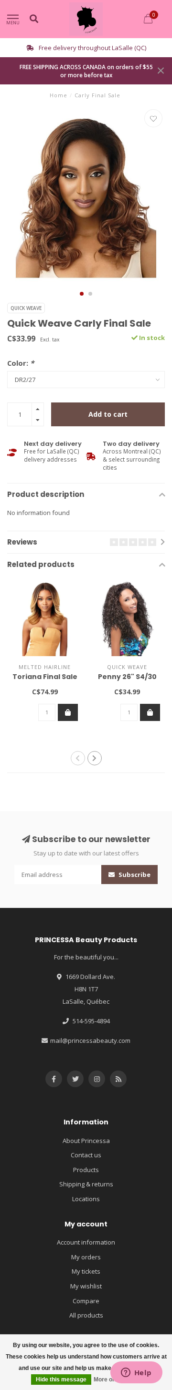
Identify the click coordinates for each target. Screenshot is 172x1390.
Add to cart (108, 414)
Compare (86, 1301)
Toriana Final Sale (44, 676)
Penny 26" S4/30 (127, 676)
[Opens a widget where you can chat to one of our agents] (136, 1373)
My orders (86, 1257)
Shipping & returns (86, 1184)
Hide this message (61, 1379)
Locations (86, 1198)
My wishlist (86, 1286)
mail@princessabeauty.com (90, 1040)
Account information (86, 1242)
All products (86, 1315)
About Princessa (86, 1140)
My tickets (86, 1271)
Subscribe (133, 874)
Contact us (86, 1155)
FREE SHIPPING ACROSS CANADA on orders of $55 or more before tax (86, 71)
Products (86, 1169)
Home (58, 95)
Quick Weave (26, 308)
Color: (20, 363)
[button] (82, 294)
